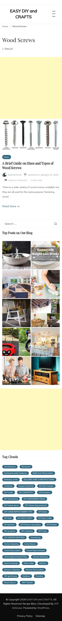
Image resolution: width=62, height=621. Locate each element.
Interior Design (11, 563)
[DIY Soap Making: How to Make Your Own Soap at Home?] (45, 284)
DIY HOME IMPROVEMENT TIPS (18, 512)
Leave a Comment (17, 180)
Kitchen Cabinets (12, 569)
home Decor (30, 544)
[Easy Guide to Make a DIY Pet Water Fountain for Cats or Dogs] (16, 255)
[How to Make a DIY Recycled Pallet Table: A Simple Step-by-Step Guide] (45, 313)
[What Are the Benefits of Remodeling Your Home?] (16, 284)
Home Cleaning (11, 544)
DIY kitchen (9, 524)
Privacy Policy (25, 615)
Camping (8, 486)
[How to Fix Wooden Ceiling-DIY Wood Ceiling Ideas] (45, 342)
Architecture (10, 466)
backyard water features (15, 473)
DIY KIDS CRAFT (25, 518)
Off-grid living (10, 576)
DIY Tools (42, 531)
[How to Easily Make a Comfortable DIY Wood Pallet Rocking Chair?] (16, 313)
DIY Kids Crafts (45, 518)
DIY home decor (11, 505)
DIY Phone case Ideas (30, 524)
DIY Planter (51, 524)
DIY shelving (27, 531)
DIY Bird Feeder (46, 486)
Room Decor (10, 582)
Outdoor (26, 576)
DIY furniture (44, 492)
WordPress (43, 607)
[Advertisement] (31, 88)
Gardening (35, 537)
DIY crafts (8, 492)
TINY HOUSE (27, 582)
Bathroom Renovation (43, 473)
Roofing (39, 576)
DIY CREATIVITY (26, 492)
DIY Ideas (42, 512)
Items (6, 157)
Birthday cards (11, 479)
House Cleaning (40, 557)
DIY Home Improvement (36, 505)
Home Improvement (35, 550)
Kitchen (42, 563)
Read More (9, 206)
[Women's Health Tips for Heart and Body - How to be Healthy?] (16, 371)
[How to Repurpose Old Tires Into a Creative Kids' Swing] (16, 342)
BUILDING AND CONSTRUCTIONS (39, 479)
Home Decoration (12, 550)
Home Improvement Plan (15, 557)
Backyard (26, 466)
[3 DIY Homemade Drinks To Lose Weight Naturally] (45, 255)
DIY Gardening (11, 499)
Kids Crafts (29, 563)
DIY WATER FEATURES (14, 537)
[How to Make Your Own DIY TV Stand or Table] (45, 371)
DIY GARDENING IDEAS (34, 499)
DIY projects (9, 531)
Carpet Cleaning (25, 486)
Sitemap (40, 615)
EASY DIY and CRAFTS (23, 13)
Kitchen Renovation (35, 569)
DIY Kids (8, 518)
